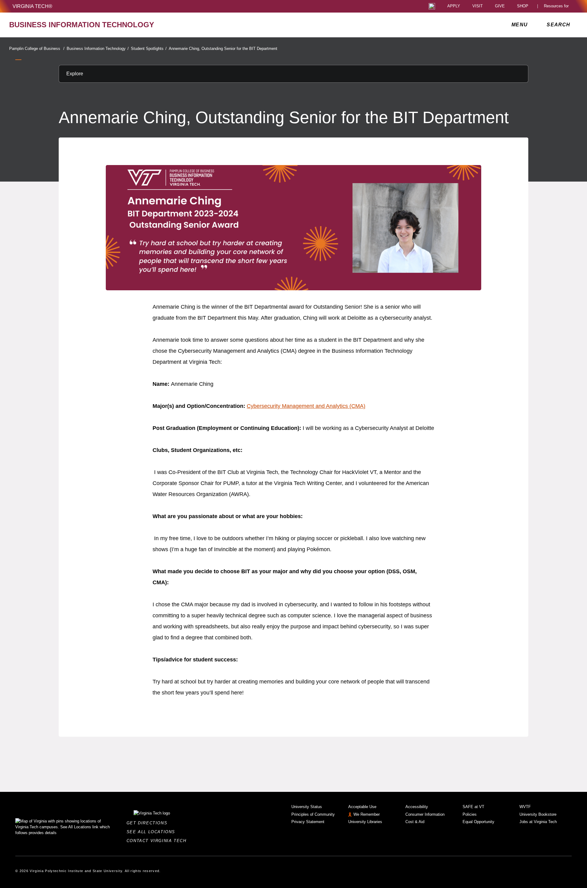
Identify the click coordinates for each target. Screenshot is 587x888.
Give (500, 6)
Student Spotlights (149, 48)
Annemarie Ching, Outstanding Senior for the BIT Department (223, 48)
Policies (470, 814)
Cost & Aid (414, 821)
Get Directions (149, 823)
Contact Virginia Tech (158, 840)
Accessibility (416, 806)
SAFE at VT (473, 806)
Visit (477, 6)
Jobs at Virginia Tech (538, 821)
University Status (306, 806)
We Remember (366, 814)
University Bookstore (537, 814)
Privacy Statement (307, 821)
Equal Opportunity (478, 821)
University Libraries (365, 821)
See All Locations (153, 832)
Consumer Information (425, 814)
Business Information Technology (98, 48)
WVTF (525, 806)
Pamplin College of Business (37, 48)
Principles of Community (313, 814)
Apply (453, 6)
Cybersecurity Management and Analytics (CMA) (306, 406)
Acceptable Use (362, 806)
